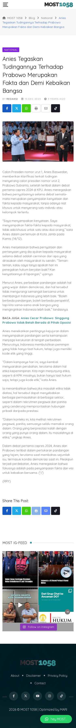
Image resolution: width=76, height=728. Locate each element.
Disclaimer (33, 676)
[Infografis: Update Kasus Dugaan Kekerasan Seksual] (56, 605)
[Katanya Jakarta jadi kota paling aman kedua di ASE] (20, 605)
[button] (56, 719)
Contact (40, 683)
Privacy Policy (57, 676)
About (15, 676)
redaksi (12, 98)
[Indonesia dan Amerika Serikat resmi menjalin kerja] (56, 569)
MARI (63, 709)
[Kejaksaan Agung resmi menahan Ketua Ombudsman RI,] (20, 569)
